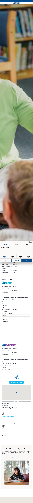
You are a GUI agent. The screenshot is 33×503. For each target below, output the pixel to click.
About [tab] (27, 244)
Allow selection (16, 260)
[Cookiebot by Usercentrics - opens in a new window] (28, 242)
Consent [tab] (5, 244)
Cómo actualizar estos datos (6, 440)
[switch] (12, 256)
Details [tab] (16, 244)
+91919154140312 (16, 276)
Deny (6, 260)
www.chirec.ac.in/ (16, 274)
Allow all (27, 260)
